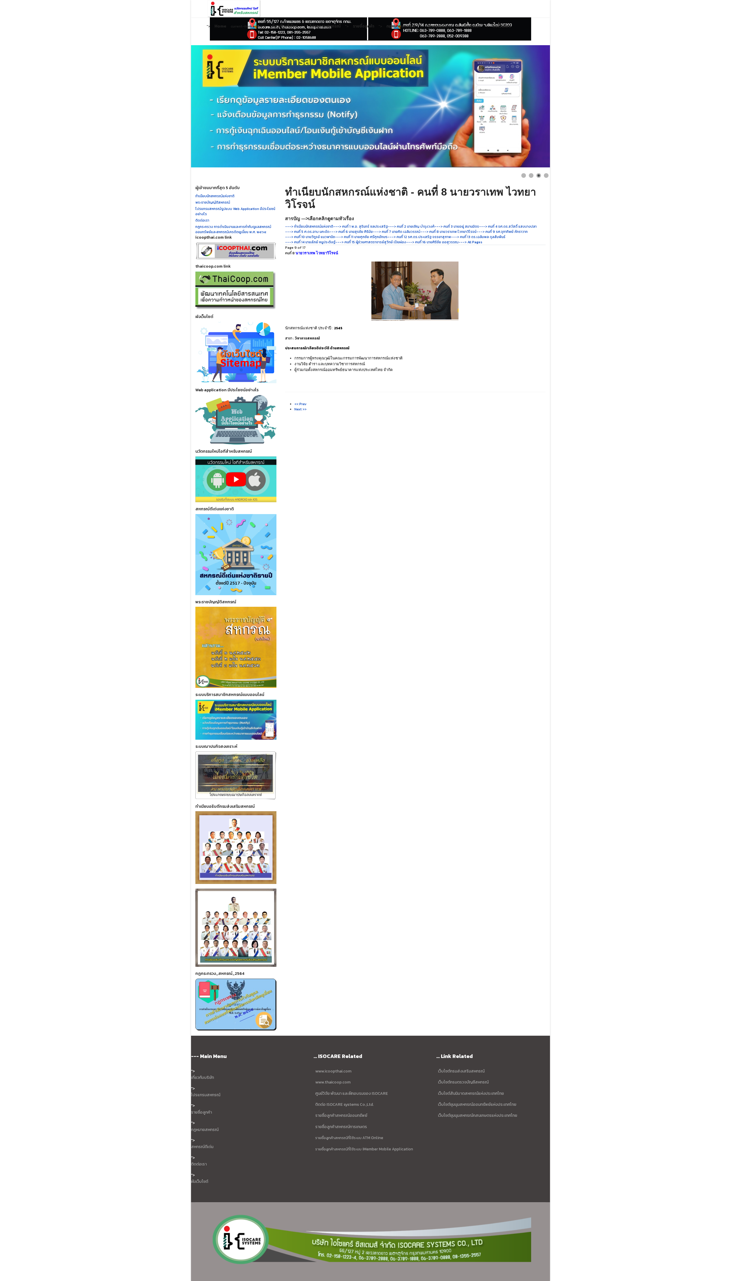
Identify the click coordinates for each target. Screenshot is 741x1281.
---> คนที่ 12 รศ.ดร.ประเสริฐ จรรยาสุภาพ (419, 237)
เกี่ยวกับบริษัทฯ (284, 26)
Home (220, 26)
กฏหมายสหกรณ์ (205, 1130)
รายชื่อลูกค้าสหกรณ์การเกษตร (341, 1127)
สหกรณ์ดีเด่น (440, 26)
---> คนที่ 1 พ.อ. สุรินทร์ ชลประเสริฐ (360, 226)
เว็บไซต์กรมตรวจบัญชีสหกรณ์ (463, 1082)
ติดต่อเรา (472, 26)
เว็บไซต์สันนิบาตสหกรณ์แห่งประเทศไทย (471, 1093)
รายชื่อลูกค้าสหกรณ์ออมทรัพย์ (341, 1115)
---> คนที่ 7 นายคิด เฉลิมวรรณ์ (396, 231)
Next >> (300, 409)
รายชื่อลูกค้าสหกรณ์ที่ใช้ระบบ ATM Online (349, 1138)
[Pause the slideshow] (532, 106)
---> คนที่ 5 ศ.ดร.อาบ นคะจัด (307, 231)
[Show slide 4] (546, 175)
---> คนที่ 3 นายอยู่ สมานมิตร (456, 226)
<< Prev (300, 404)
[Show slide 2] (531, 175)
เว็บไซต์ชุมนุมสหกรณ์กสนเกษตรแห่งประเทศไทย (477, 1115)
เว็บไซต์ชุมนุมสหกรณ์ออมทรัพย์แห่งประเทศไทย (476, 1104)
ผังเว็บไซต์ (502, 26)
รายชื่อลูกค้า (363, 26)
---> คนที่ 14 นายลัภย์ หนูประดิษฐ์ (310, 242)
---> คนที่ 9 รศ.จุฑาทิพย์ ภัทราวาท (502, 231)
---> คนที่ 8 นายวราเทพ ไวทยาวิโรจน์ (448, 231)
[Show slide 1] (523, 175)
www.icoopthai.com (333, 1071)
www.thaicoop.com (332, 1082)
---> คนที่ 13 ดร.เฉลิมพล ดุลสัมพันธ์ (478, 237)
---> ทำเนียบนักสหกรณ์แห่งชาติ (309, 226)
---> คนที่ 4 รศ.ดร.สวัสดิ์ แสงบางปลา (508, 226)
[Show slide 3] (538, 175)
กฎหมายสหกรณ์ (400, 26)
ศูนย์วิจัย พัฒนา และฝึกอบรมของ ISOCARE (351, 1093)
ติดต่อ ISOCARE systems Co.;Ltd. (344, 1104)
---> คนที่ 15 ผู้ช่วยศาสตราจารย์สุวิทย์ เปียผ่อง (370, 242)
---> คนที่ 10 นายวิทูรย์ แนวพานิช (310, 237)
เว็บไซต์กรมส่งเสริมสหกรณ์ (461, 1071)
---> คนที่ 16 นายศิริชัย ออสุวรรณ (432, 242)
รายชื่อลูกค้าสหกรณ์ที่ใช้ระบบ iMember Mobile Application (364, 1149)
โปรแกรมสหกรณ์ (325, 26)
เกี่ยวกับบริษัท (202, 1077)
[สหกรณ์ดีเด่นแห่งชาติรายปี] (235, 554)
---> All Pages (470, 242)
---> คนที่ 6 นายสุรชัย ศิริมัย (351, 231)
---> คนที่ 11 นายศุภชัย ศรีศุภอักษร (361, 237)
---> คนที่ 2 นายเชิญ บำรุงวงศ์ (411, 226)
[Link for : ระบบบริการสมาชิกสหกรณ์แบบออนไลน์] (370, 106)
